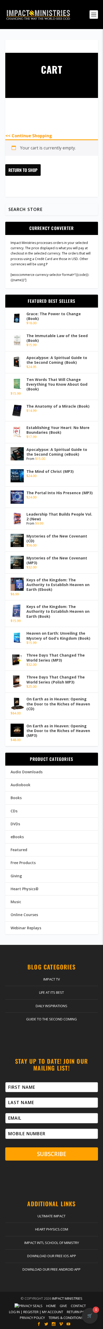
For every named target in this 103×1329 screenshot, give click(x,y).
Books (16, 797)
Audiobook (20, 784)
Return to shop (23, 170)
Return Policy (79, 1311)
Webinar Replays (26, 927)
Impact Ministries (67, 1298)
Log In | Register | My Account (36, 1311)
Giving (16, 875)
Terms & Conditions (66, 1317)
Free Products (23, 862)
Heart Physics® (25, 888)
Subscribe (51, 1154)
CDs (14, 810)
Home (51, 1305)
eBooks (17, 836)
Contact (78, 1305)
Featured (19, 849)
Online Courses (24, 914)
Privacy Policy (32, 1317)
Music (16, 901)
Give (63, 1305)
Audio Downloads (27, 771)
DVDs (15, 823)
